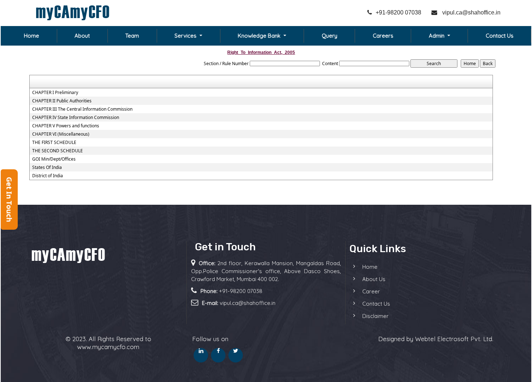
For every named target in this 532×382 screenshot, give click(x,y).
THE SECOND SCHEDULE (57, 151)
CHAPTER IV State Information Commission (75, 117)
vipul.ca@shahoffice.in (471, 12)
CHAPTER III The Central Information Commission (82, 109)
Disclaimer (375, 316)
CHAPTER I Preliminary (55, 93)
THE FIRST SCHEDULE (54, 142)
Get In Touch (9, 199)
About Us (373, 279)
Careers (383, 35)
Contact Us (500, 35)
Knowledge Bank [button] (260, 35)
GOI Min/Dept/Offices (54, 159)
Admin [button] (437, 35)
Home (31, 35)
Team (132, 35)
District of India (47, 176)
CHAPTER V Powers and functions (65, 126)
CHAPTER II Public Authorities (62, 101)
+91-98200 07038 (398, 12)
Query (329, 35)
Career (371, 291)
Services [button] (186, 35)
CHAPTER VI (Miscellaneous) (60, 134)
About (82, 35)
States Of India (47, 167)
